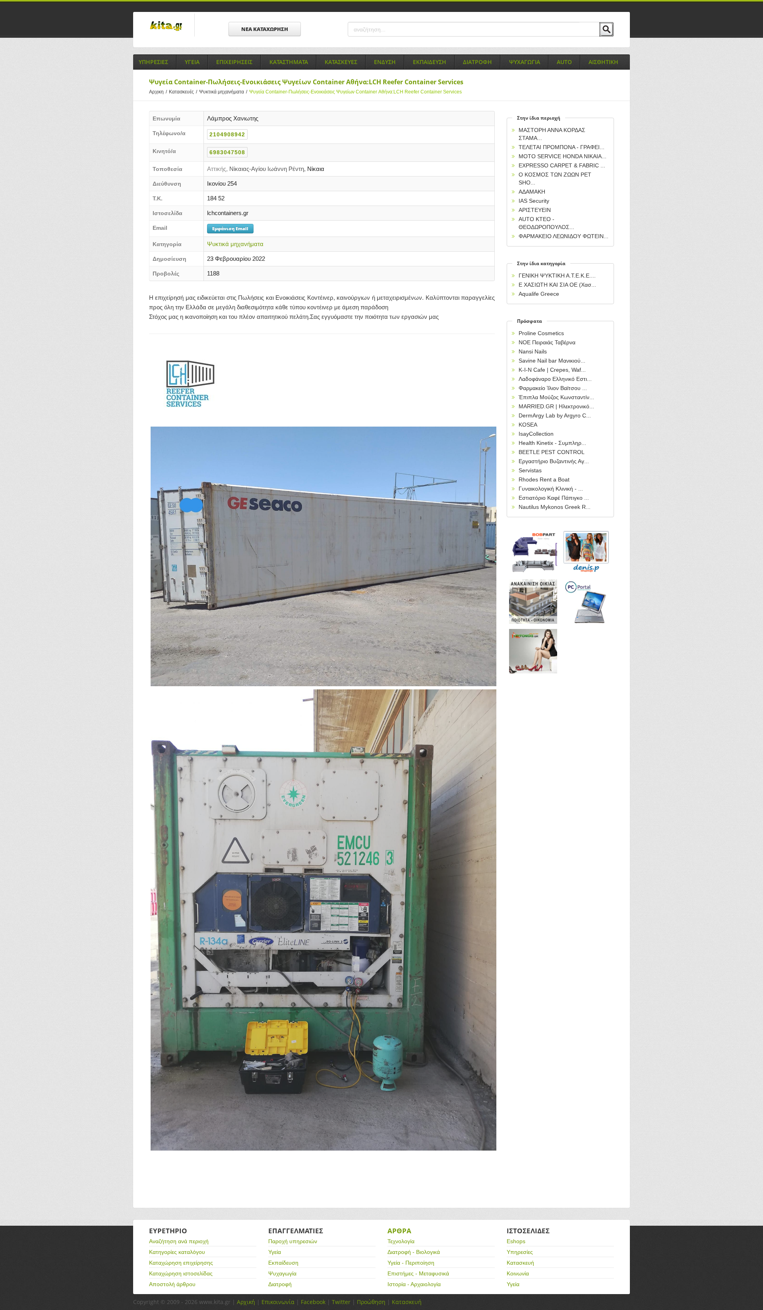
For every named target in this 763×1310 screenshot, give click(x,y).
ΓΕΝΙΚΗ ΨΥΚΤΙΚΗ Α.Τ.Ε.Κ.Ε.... (557, 275)
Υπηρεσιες (153, 62)
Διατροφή (280, 1284)
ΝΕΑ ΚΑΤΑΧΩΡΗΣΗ (264, 29)
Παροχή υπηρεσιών (292, 1241)
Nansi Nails (533, 351)
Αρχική (246, 1302)
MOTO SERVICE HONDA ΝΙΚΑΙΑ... (562, 156)
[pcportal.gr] (586, 602)
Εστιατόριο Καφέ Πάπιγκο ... (554, 498)
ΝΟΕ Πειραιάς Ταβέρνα (547, 342)
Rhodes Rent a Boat (544, 479)
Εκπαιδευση (429, 62)
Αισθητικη (603, 62)
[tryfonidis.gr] (533, 651)
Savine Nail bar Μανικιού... (552, 360)
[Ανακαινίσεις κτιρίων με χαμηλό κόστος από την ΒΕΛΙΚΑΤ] (533, 602)
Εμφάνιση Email (230, 228)
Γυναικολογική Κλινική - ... (551, 488)
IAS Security (534, 201)
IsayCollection (536, 434)
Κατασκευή (520, 1263)
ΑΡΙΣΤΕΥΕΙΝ (535, 210)
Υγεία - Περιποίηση (410, 1263)
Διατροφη (477, 62)
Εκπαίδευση (283, 1263)
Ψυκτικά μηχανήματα (223, 92)
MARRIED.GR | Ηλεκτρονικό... (556, 406)
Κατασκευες (341, 62)
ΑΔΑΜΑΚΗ (532, 191)
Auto (564, 62)
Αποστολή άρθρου (172, 1284)
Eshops (516, 1241)
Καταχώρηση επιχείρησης (181, 1263)
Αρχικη (158, 92)
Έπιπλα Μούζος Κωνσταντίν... (556, 397)
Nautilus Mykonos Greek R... (555, 507)
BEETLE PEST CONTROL (552, 452)
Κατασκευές (183, 92)
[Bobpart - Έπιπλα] (533, 552)
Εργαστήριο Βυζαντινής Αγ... (554, 461)
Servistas (530, 470)
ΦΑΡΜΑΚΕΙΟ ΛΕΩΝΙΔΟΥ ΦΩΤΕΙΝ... (563, 236)
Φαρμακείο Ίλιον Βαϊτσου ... (553, 388)
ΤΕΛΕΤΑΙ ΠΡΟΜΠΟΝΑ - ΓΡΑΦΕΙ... (561, 147)
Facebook (313, 1302)
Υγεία (274, 1252)
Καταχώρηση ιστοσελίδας (181, 1273)
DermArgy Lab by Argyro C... (555, 415)
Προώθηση (371, 1302)
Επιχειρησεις (234, 62)
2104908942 (227, 134)
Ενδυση (385, 62)
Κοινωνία (518, 1273)
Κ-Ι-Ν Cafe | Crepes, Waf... (552, 370)
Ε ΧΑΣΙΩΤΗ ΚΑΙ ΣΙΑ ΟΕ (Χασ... (557, 284)
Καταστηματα (288, 62)
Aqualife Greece (539, 294)
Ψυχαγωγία (282, 1273)
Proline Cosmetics (541, 333)
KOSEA (528, 424)
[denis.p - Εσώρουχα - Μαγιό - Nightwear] (586, 552)
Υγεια (192, 62)
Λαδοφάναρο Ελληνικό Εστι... (555, 379)
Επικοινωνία (277, 1302)
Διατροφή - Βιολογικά (413, 1252)
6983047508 (227, 152)
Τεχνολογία (400, 1241)
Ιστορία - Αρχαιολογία (414, 1284)
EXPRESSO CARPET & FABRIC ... (562, 165)
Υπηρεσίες (520, 1252)
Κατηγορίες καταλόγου (177, 1252)
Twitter (341, 1302)
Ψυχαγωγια (524, 62)
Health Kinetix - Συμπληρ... (552, 443)
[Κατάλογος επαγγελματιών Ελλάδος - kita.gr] (166, 23)
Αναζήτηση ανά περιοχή (179, 1241)
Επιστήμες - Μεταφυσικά (418, 1273)
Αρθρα (399, 1230)
